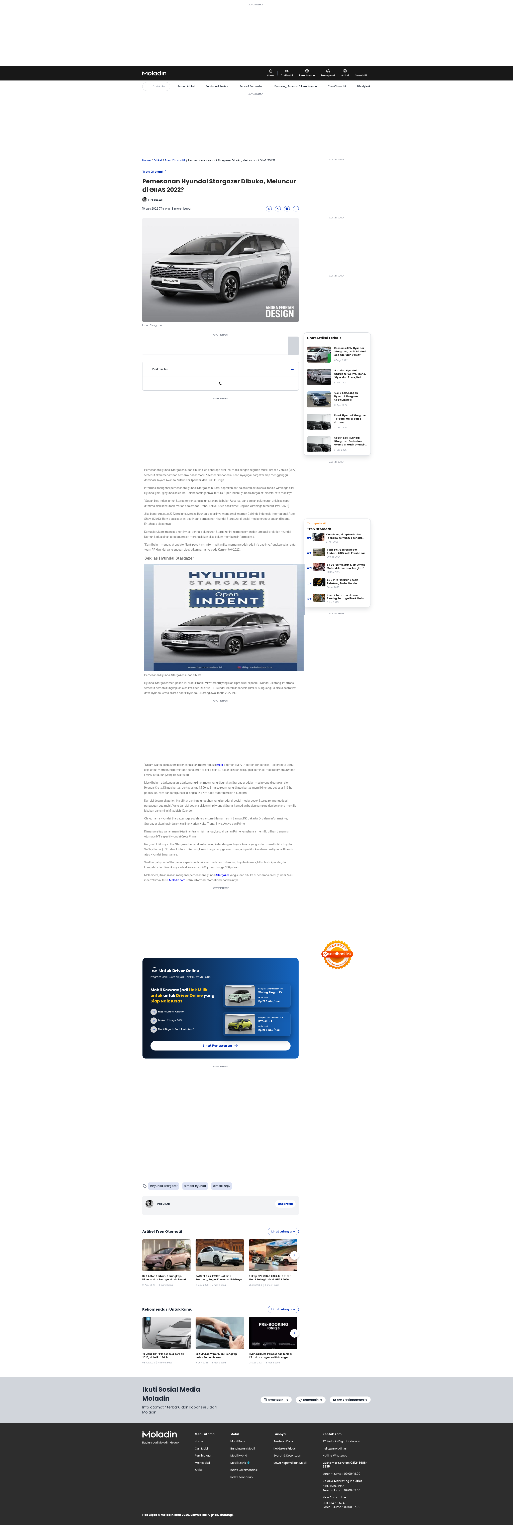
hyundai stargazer (165, 1186)
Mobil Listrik (238, 1463)
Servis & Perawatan (251, 86)
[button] (269, 208)
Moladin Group (169, 1443)
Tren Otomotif (337, 86)
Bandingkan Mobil (242, 1449)
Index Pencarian (241, 1477)
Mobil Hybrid (238, 1456)
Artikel (157, 160)
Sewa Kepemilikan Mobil (290, 1463)
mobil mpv (222, 1186)
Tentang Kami (283, 1441)
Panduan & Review (217, 86)
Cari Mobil (201, 1449)
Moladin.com (177, 880)
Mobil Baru (237, 1441)
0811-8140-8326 (333, 1486)
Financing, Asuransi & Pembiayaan (296, 86)
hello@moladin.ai (334, 1449)
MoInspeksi (202, 1463)
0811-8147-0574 (334, 1503)
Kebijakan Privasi (285, 1449)
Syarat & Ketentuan (287, 1456)
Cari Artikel (158, 86)
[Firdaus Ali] (150, 1204)
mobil (219, 764)
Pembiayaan (203, 1456)
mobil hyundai (196, 1186)
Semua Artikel (186, 86)
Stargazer (222, 875)
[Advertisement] (256, 34)
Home (146, 160)
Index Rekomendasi (244, 1470)
